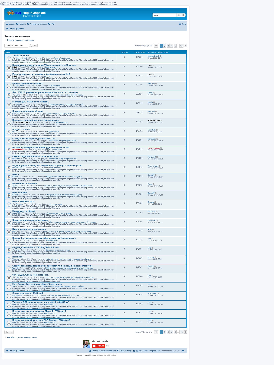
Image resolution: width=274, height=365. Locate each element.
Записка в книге (20, 55)
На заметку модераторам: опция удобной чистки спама (40, 147)
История (47, 76)
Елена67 (15, 177)
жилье (15, 174)
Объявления (55, 85)
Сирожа (19, 204)
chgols (18, 104)
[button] (156, 46)
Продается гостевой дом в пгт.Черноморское (35, 120)
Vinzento (15, 259)
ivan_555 (19, 85)
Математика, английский (24, 183)
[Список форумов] (14, 12)
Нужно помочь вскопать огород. (29, 229)
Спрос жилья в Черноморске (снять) (61, 113)
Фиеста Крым (17, 168)
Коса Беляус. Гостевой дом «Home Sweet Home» (37, 284)
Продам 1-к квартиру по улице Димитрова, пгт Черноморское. (44, 238)
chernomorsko (18, 150)
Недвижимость (62, 123)
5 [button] (175, 45)
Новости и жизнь (51, 67)
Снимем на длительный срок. (27, 111)
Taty (14, 286)
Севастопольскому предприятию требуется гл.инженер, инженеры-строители (52, 266)
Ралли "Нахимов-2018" (23, 201)
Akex (14, 231)
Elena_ (18, 95)
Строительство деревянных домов (30, 220)
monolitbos (16, 141)
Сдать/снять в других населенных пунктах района (63, 286)
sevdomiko (16, 222)
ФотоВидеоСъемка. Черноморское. (30, 275)
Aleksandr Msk (21, 58)
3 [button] (168, 45)
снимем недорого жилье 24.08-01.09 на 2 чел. (35, 156)
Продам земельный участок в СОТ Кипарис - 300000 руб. (41, 320)
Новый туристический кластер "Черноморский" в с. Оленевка (44, 65)
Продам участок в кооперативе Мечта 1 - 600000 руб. (39, 311)
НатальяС (16, 159)
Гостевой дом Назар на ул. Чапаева (30, 102)
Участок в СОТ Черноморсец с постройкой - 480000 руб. (41, 302)
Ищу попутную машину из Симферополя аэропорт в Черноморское (47, 165)
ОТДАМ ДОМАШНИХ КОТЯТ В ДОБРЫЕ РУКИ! (35, 247)
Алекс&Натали (22, 123)
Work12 (15, 268)
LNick (14, 67)
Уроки (14, 186)
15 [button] (181, 45)
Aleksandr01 (17, 295)
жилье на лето (19, 192)
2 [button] (164, 45)
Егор (17, 240)
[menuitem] (21, 24)
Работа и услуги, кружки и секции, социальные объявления (68, 186)
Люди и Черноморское (63, 58)
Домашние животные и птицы (59, 213)
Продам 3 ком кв (21, 129)
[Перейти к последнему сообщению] (161, 56)
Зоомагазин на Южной (23, 211)
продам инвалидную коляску (27, 83)
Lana (14, 304)
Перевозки (17, 257)
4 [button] (171, 45)
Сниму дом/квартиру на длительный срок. (34, 138)
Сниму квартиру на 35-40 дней (27, 293)
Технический (57, 150)
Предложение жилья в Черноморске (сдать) (66, 95)
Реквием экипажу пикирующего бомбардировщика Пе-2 (41, 74)
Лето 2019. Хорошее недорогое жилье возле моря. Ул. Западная (45, 92)
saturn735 (16, 213)
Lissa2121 (16, 132)
